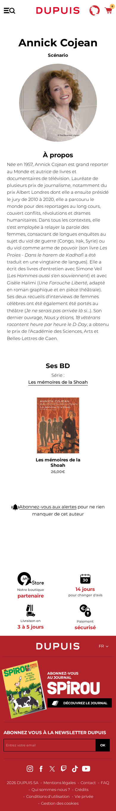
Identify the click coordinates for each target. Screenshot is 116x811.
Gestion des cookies (60, 803)
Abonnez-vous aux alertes (47, 507)
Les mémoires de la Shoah (58, 382)
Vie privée (84, 796)
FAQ (105, 782)
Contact (88, 782)
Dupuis (58, 10)
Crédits (81, 789)
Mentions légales (59, 782)
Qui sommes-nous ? (51, 789)
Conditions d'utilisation (48, 796)
